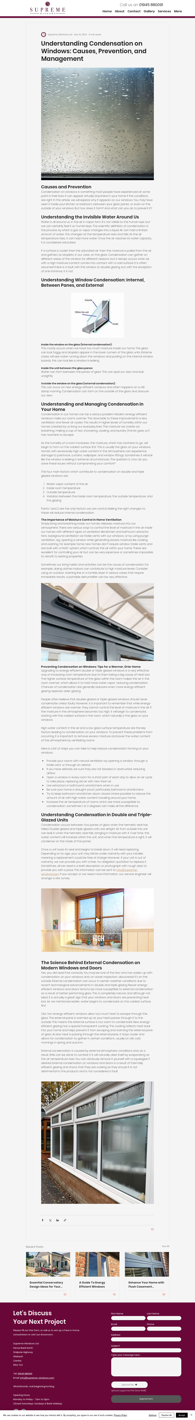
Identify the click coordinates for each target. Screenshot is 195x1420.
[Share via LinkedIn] (57, 1220)
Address (115, 1335)
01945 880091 (25, 1373)
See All (165, 1246)
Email (114, 1324)
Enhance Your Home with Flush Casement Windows (146, 1285)
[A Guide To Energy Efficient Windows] (98, 1264)
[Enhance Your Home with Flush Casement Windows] (147, 1264)
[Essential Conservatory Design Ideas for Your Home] (48, 1264)
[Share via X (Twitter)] (50, 1220)
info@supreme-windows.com (37, 1377)
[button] (129, 1384)
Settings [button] (152, 1415)
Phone (150, 1324)
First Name (117, 1313)
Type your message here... (126, 1355)
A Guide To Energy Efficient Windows (92, 1285)
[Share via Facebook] (42, 1220)
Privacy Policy (120, 1415)
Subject (115, 1346)
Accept (182, 1415)
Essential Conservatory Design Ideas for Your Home (46, 1285)
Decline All (166, 1415)
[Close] (191, 1415)
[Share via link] (65, 1220)
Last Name (153, 1313)
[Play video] (97, 920)
